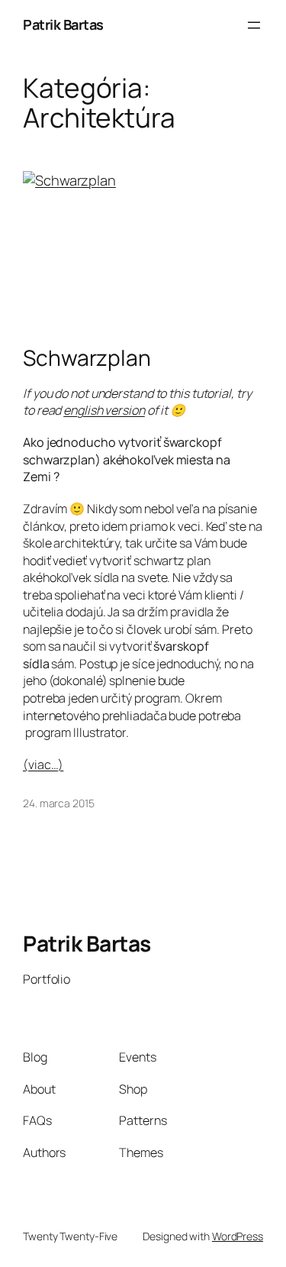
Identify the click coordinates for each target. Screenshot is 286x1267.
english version (104, 410)
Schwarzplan (87, 358)
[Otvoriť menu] (254, 25)
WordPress (237, 1236)
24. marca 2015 (59, 803)
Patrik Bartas (63, 24)
